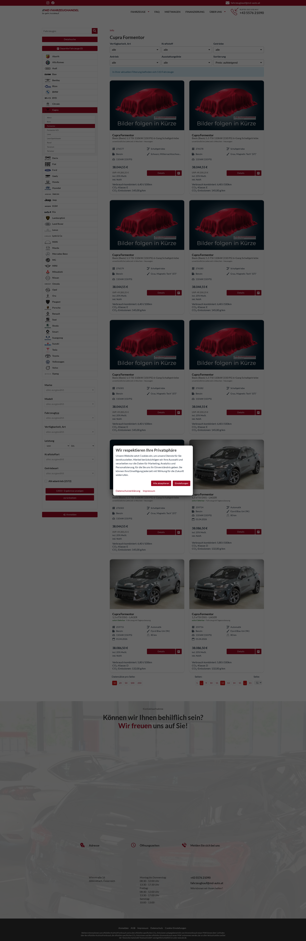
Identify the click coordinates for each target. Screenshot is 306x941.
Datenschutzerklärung (128, 490)
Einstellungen (181, 483)
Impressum (149, 490)
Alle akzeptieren (161, 483)
